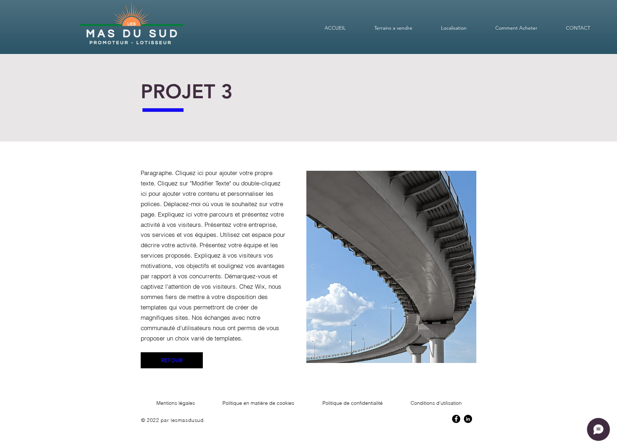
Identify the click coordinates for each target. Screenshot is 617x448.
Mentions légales (175, 403)
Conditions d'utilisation (436, 403)
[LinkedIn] (468, 419)
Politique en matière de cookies (258, 403)
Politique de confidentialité (352, 403)
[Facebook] (456, 419)
